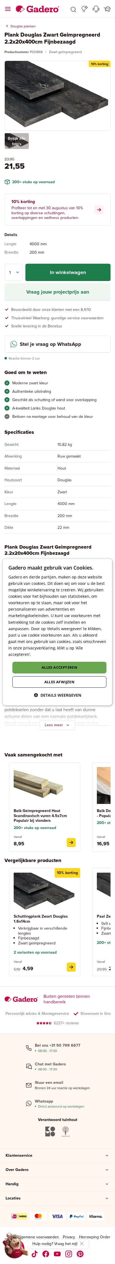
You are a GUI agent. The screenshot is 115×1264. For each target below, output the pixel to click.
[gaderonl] (68, 1254)
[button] (73, 9)
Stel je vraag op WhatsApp (50, 344)
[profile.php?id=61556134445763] (45, 1254)
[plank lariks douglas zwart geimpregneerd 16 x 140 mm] (71, 967)
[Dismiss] (82, 1243)
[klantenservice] (96, 9)
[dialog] (57, 632)
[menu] (7, 9)
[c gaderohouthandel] (57, 1254)
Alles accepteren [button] (59, 667)
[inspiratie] (84, 9)
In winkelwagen (68, 272)
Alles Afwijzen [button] (59, 681)
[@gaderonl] (34, 1254)
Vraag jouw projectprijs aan (57, 292)
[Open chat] (15, 1248)
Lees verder (43, 654)
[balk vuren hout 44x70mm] (71, 842)
